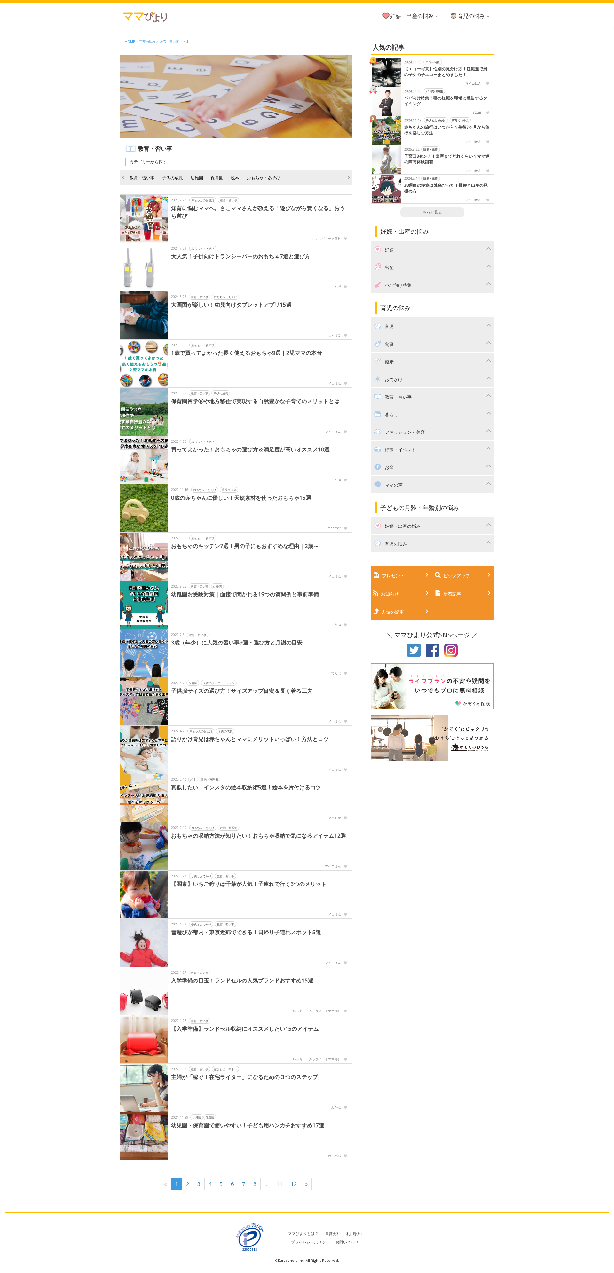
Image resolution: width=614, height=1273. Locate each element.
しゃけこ (334, 335)
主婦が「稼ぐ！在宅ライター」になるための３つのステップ (244, 1077)
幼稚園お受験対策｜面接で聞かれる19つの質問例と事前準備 (245, 594)
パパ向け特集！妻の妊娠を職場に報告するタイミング (445, 100)
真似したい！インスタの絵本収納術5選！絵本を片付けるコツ (246, 787)
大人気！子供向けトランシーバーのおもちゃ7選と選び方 (240, 256)
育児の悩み (472, 16)
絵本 (235, 178)
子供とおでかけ (201, 876)
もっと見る (432, 212)
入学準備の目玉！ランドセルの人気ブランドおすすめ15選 (242, 980)
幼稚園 (197, 178)
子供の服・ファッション (219, 683)
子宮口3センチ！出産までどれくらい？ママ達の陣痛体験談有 (447, 159)
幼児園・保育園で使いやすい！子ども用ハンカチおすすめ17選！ (250, 1125)
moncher (334, 528)
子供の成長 (172, 178)
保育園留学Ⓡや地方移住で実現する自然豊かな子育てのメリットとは (255, 401)
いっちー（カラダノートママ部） (317, 1010)
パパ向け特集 (434, 91)
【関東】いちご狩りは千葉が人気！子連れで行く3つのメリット (249, 883)
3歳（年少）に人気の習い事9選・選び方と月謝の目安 (239, 642)
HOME (130, 41)
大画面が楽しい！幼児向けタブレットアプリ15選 (231, 304)
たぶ (338, 479)
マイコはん (333, 383)
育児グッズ (229, 490)
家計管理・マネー (225, 1069)
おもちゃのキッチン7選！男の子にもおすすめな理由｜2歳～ (245, 546)
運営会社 (332, 1233)
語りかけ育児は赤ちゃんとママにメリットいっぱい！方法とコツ (250, 739)
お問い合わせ (346, 1242)
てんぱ (336, 286)
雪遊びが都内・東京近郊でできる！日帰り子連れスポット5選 (246, 932)
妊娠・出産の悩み (412, 16)
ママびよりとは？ (303, 1233)
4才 (186, 41)
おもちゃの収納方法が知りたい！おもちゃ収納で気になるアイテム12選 (258, 835)
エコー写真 (432, 62)
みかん (336, 1107)
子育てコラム (460, 120)
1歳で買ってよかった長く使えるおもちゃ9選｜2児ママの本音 (246, 352)
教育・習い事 (169, 41)
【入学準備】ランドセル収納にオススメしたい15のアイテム (245, 1028)
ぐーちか (334, 817)
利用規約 (354, 1233)
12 (294, 1184)
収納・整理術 (209, 779)
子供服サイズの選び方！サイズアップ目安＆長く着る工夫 (241, 690)
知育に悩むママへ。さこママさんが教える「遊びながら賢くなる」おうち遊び (258, 211)
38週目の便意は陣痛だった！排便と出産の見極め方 (446, 188)
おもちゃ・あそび (263, 178)
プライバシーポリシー (310, 1242)
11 (279, 1184)
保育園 (217, 178)
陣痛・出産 (430, 149)
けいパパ (334, 1155)
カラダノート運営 (328, 238)
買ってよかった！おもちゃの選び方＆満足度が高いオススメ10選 (250, 449)
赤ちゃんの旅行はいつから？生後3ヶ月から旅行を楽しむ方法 (447, 130)
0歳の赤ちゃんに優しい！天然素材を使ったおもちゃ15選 (241, 497)
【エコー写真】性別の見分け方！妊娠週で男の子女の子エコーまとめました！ (445, 71)
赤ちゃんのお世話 (202, 200)
